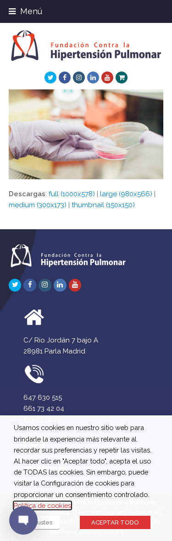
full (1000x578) (72, 194)
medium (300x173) (38, 205)
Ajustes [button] (42, 522)
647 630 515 (42, 397)
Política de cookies (42, 505)
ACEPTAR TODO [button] (115, 522)
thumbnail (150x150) (103, 205)
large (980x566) (126, 194)
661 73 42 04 (43, 408)
